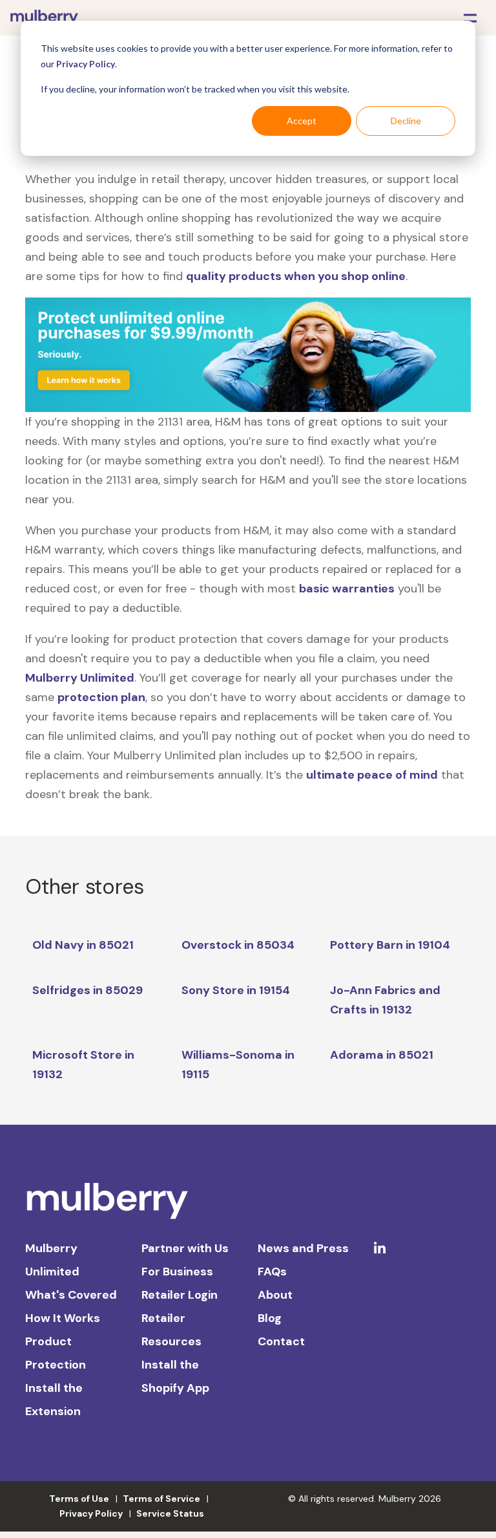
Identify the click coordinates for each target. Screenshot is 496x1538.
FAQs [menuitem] (272, 1271)
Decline (406, 120)
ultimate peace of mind (372, 775)
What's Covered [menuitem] (71, 1295)
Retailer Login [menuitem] (179, 1295)
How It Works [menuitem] (62, 1318)
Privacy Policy (85, 63)
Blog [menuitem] (270, 1318)
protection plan (101, 697)
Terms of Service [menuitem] (161, 1498)
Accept (301, 120)
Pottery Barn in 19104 (390, 945)
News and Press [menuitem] (303, 1248)
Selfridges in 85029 (87, 990)
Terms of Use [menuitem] (79, 1498)
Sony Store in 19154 (235, 990)
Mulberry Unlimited (79, 678)
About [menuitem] (275, 1295)
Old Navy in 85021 (83, 945)
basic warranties (347, 588)
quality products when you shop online (296, 276)
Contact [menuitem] (281, 1341)
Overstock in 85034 (237, 945)
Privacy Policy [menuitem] (91, 1513)
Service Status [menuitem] (170, 1513)
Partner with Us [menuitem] (185, 1248)
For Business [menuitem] (177, 1271)
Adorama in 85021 (381, 1055)
